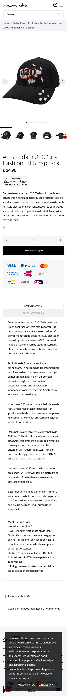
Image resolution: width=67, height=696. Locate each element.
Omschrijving (33, 305)
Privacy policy (26, 685)
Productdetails (33, 313)
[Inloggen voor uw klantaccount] (55, 5)
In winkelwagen (33, 250)
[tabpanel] (33, 81)
